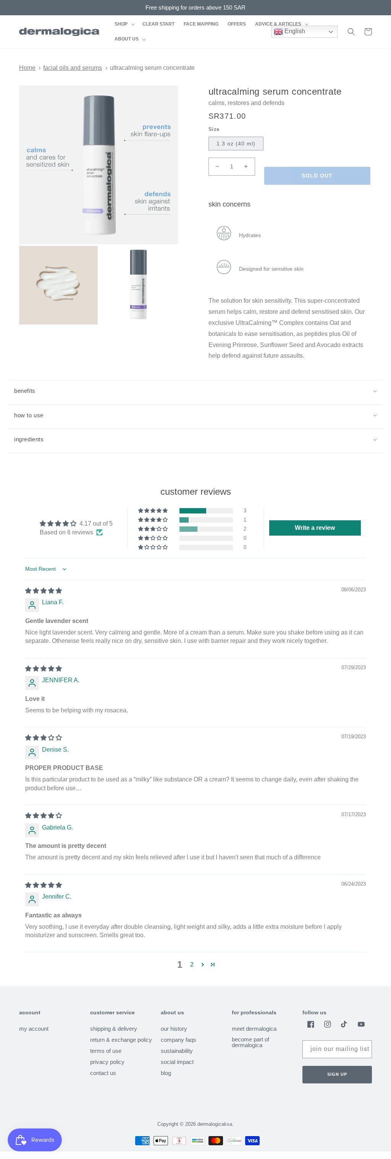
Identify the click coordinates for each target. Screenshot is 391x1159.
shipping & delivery (113, 1029)
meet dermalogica (254, 1029)
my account (33, 1029)
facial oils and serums (72, 68)
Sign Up (337, 1074)
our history (174, 1029)
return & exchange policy (121, 1039)
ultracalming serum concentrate (152, 68)
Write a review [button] (315, 528)
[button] (124, 24)
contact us (103, 1073)
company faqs (178, 1039)
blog (166, 1073)
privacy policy (107, 1062)
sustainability (177, 1051)
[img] (43, 591)
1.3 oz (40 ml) (236, 143)
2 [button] (192, 964)
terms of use (105, 1051)
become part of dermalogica (250, 1042)
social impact (177, 1062)
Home (27, 68)
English (294, 31)
